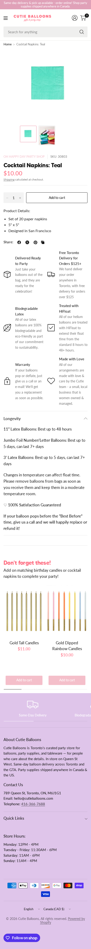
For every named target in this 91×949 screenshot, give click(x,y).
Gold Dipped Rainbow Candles (67, 645)
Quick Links (14, 818)
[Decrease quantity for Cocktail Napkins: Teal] (7, 198)
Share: (8, 242)
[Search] (82, 32)
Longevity (12, 418)
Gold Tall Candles (24, 642)
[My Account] (74, 18)
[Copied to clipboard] (43, 242)
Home (8, 44)
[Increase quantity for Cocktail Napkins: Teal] (20, 198)
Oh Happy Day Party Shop (24, 156)
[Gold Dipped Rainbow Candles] (67, 610)
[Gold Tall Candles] (24, 610)
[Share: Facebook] (19, 242)
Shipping (9, 179)
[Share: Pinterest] (35, 242)
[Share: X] (27, 242)
